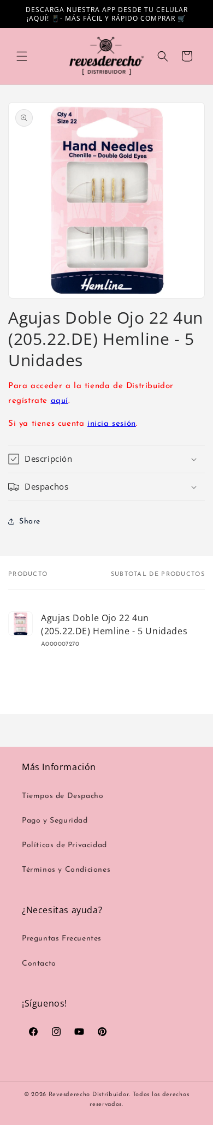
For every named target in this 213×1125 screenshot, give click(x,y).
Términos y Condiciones (66, 870)
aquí (59, 401)
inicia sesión (111, 424)
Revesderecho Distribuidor (89, 1095)
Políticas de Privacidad (64, 845)
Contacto (39, 964)
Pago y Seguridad (55, 821)
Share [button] (29, 521)
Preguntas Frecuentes (62, 938)
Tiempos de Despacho (62, 796)
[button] (22, 56)
